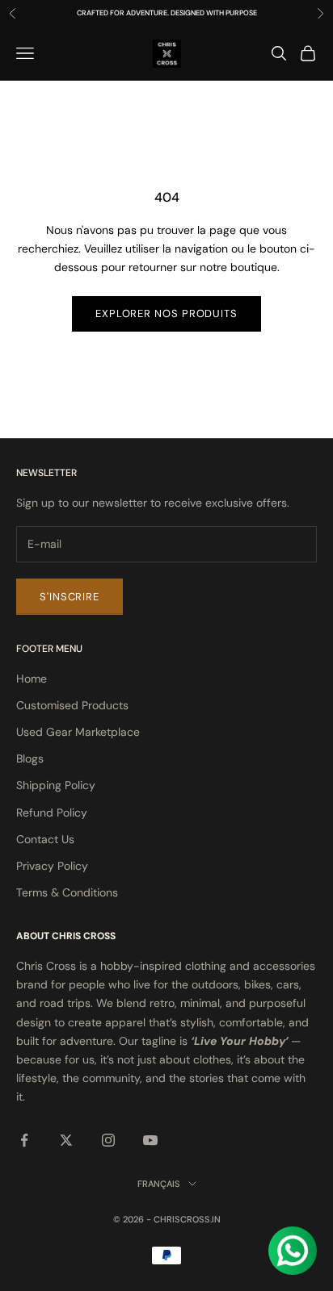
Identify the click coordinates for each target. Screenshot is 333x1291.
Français (158, 1183)
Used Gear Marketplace (78, 732)
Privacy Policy (52, 866)
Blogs (30, 758)
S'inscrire (69, 597)
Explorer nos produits (166, 313)
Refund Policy (51, 812)
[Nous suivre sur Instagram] (108, 1140)
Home (31, 678)
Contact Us (45, 839)
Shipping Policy (55, 785)
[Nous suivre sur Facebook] (24, 1140)
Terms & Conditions (67, 892)
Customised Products (72, 705)
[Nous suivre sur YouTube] (150, 1140)
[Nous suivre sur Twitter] (66, 1140)
